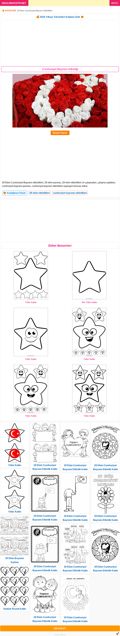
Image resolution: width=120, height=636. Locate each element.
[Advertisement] (60, 42)
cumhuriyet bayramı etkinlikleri (70, 193)
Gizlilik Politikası (60, 635)
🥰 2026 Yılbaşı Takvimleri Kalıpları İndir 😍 (60, 17)
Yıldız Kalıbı (30, 302)
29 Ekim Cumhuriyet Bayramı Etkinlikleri (34, 10)
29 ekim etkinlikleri (39, 193)
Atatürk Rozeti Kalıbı (14, 609)
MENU (114, 3)
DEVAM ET (60, 628)
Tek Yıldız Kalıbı (89, 302)
